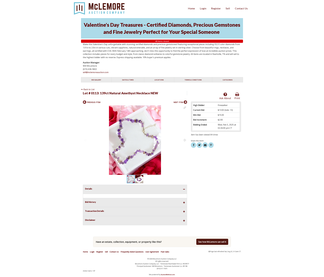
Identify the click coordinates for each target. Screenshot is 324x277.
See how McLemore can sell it (212, 241)
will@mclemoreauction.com (95, 72)
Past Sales (165, 252)
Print (237, 98)
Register (216, 8)
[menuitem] (191, 8)
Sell (228, 8)
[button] (185, 108)
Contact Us (241, 8)
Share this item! (197, 141)
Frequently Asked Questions (132, 252)
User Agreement (152, 252)
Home (191, 8)
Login (203, 8)
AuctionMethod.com (168, 274)
